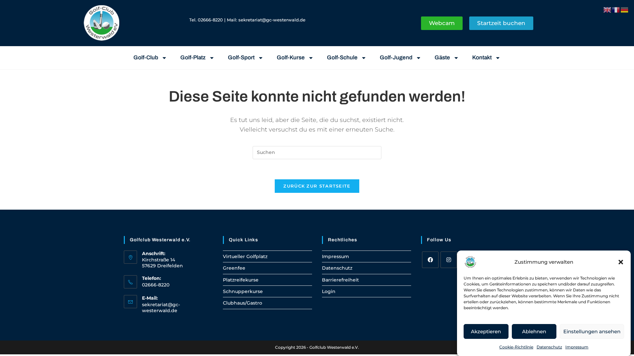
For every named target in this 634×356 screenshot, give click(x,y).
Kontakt (482, 57)
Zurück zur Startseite (316, 186)
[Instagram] (448, 260)
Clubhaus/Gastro (242, 303)
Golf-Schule (342, 57)
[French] (616, 9)
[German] (624, 9)
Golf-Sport (241, 57)
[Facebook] (430, 260)
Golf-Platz (193, 57)
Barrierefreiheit (340, 280)
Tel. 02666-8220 (206, 19)
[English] (607, 9)
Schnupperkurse (243, 291)
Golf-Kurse (291, 57)
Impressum (576, 346)
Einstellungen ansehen (591, 331)
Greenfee (234, 268)
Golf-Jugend (396, 57)
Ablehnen (534, 331)
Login (328, 291)
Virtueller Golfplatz (245, 256)
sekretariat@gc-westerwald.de (271, 19)
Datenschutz (549, 346)
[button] (620, 262)
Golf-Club (145, 57)
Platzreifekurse (241, 280)
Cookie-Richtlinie (516, 346)
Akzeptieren (486, 331)
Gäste (442, 57)
